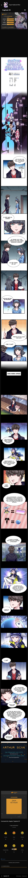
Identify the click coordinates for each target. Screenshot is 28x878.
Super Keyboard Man (14, 4)
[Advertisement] (14, 43)
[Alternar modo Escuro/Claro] (25, 10)
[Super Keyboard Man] (6, 5)
